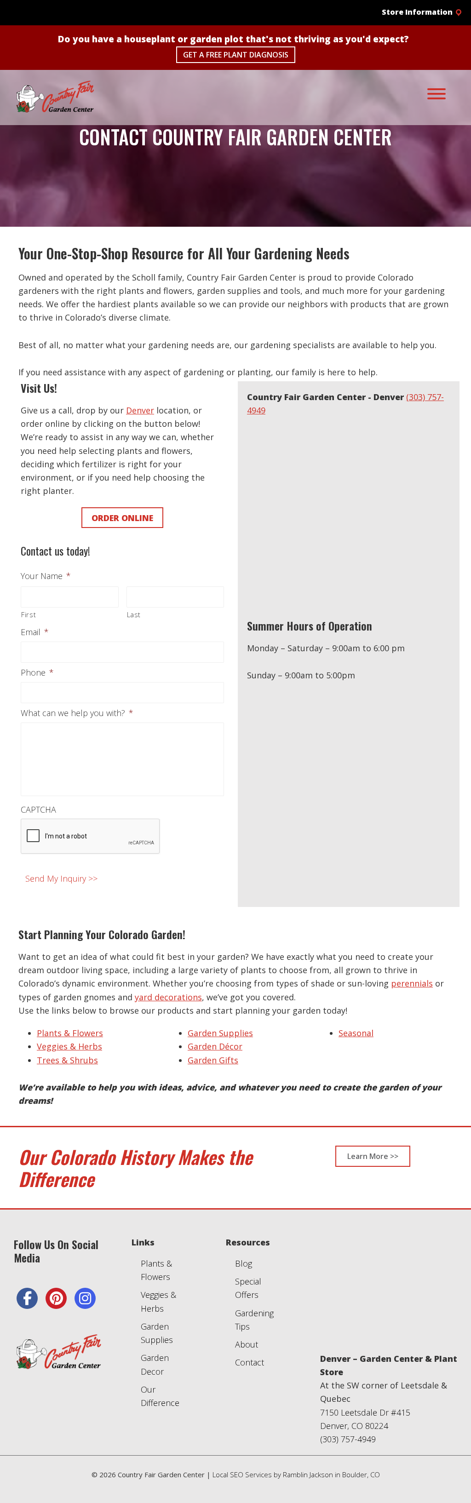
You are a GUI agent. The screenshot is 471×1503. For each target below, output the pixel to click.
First (28, 614)
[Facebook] (27, 1298)
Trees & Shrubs (67, 1060)
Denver (140, 410)
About (246, 1344)
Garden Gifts (213, 1060)
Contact (249, 1362)
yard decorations (168, 997)
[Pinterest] (56, 1298)
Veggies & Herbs (69, 1046)
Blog (243, 1263)
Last (134, 614)
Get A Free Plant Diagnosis (235, 55)
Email (35, 632)
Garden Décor (215, 1046)
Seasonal (356, 1032)
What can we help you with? (77, 713)
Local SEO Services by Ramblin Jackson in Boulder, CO (296, 1474)
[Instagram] (85, 1298)
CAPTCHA (38, 809)
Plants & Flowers (70, 1032)
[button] (415, 12)
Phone (37, 672)
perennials (412, 983)
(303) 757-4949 (348, 1439)
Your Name (46, 576)
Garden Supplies (220, 1032)
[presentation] (91, 837)
